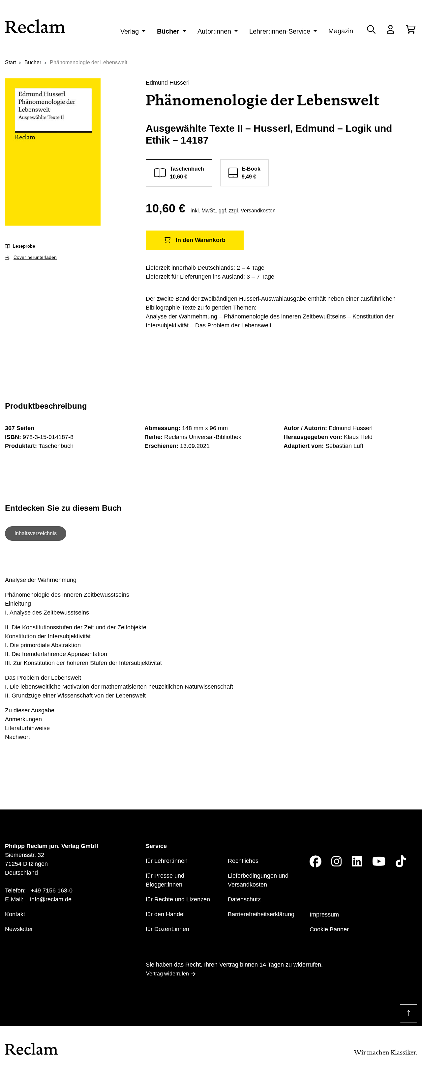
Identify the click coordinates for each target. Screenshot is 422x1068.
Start (10, 62)
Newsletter (19, 929)
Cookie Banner (329, 929)
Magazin (340, 31)
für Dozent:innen (167, 929)
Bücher (168, 31)
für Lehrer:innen (167, 861)
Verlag (129, 31)
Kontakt (15, 914)
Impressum (324, 914)
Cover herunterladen (35, 257)
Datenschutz (244, 899)
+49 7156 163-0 (52, 890)
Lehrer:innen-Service (279, 31)
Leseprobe (24, 246)
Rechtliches (243, 861)
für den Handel (165, 914)
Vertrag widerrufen (167, 973)
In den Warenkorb (201, 240)
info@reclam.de (51, 899)
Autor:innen (214, 31)
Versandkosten (258, 210)
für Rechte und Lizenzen (178, 899)
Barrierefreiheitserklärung (261, 914)
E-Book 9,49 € (251, 172)
